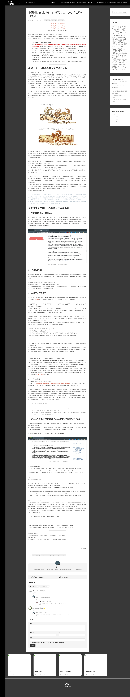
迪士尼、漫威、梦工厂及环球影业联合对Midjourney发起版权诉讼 (119, 91)
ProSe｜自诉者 (44, 555)
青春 (123, 69)
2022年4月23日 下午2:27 (47, 601)
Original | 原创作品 (36, 555)
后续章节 (37, 299)
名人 (123, 48)
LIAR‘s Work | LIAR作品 (119, 29)
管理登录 (125, 2)
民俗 (116, 61)
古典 (119, 48)
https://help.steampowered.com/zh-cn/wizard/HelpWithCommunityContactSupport (52, 383)
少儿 (120, 55)
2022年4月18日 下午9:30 (40, 590)
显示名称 (32, 632)
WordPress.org (117, 121)
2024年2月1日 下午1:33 (43, 612)
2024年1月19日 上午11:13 (42, 607)
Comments (34, 586)
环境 (121, 62)
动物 (118, 46)
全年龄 (120, 45)
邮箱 (60, 632)
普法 (53, 555)
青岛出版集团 (119, 68)
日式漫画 (119, 59)
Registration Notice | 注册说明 (114, 2)
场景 (115, 53)
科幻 (125, 62)
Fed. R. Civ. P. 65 (40, 374)
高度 (10, 671)
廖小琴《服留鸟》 (39, 671)
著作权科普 (63, 555)
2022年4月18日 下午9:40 (43, 596)
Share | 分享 (91, 2)
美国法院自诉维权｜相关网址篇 (57, 28)
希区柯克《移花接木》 (65, 671)
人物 (120, 43)
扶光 (42, 20)
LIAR (33, 590)
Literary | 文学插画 (119, 33)
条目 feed (116, 116)
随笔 (123, 67)
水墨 (120, 61)
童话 (114, 64)
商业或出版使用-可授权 (119, 51)
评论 (31, 623)
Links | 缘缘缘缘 (100, 2)
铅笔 (116, 68)
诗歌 (120, 66)
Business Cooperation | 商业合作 (67, 2)
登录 (115, 114)
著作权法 (57, 555)
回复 (33, 593)
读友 (124, 66)
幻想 (118, 57)
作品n (50, 555)
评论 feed (116, 119)
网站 (31, 637)
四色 (125, 52)
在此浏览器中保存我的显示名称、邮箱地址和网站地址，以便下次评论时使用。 (48, 642)
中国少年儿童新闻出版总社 (119, 39)
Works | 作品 (54, 2)
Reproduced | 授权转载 (119, 37)
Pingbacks (45, 586)
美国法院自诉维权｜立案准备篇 (57, 26)
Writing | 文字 (61, 20)
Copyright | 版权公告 (81, 2)
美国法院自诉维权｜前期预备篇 (57, 24)
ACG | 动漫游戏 (116, 25)
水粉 (117, 62)
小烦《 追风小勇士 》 (91, 671)
